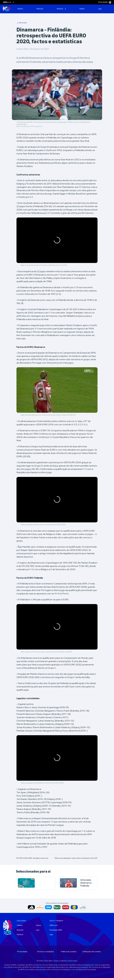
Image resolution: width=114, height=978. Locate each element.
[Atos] (48, 907)
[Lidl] (74, 907)
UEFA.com (54, 925)
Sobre (38, 925)
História (20, 934)
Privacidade (22, 952)
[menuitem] (24, 9)
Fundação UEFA (56, 930)
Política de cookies (68, 952)
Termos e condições (45, 952)
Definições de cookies (92, 952)
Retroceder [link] (23, 22)
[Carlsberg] (57, 907)
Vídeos (20, 925)
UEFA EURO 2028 (6, 9)
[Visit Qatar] (82, 907)
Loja (37, 930)
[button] (61, 9)
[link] (20, 9)
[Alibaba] (40, 907)
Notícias (20, 930)
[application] (57, 240)
